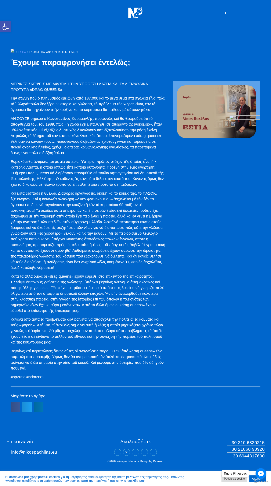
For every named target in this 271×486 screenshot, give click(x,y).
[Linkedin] (135, 452)
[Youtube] (153, 452)
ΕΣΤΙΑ (22, 52)
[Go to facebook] (261, 473)
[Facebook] (117, 452)
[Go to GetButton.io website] (261, 481)
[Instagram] (144, 452)
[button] (5, 26)
